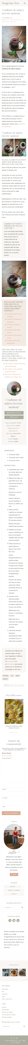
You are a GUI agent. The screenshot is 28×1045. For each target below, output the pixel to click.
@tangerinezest (14, 965)
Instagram (11, 661)
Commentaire (7, 758)
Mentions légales (7, 1017)
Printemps (5, 989)
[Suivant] (21, 715)
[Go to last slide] (7, 715)
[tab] (10, 732)
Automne (5, 675)
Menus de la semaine (14, 890)
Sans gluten (19, 19)
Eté (12, 675)
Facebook (11, 664)
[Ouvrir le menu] (24, 3)
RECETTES (12, 886)
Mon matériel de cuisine (9, 1015)
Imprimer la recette (15, 412)
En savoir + (14, 874)
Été (3, 991)
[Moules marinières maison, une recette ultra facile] (22, 972)
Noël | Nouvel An (7, 999)
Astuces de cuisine (7, 1012)
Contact (4, 1007)
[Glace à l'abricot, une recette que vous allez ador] (6, 972)
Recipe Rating (6, 753)
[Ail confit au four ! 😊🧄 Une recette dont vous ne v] (14, 972)
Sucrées (5, 679)
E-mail (5, 798)
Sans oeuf (13, 21)
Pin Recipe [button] (15, 417)
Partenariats (5, 1010)
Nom (5, 789)
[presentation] (14, 711)
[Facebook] (14, 1038)
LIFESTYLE (14, 894)
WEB (20, 1040)
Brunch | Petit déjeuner (8, 19)
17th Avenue (16, 1042)
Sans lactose (6, 21)
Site (4, 807)
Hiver (3, 996)
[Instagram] (11, 1038)
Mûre (17, 675)
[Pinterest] (16, 1038)
